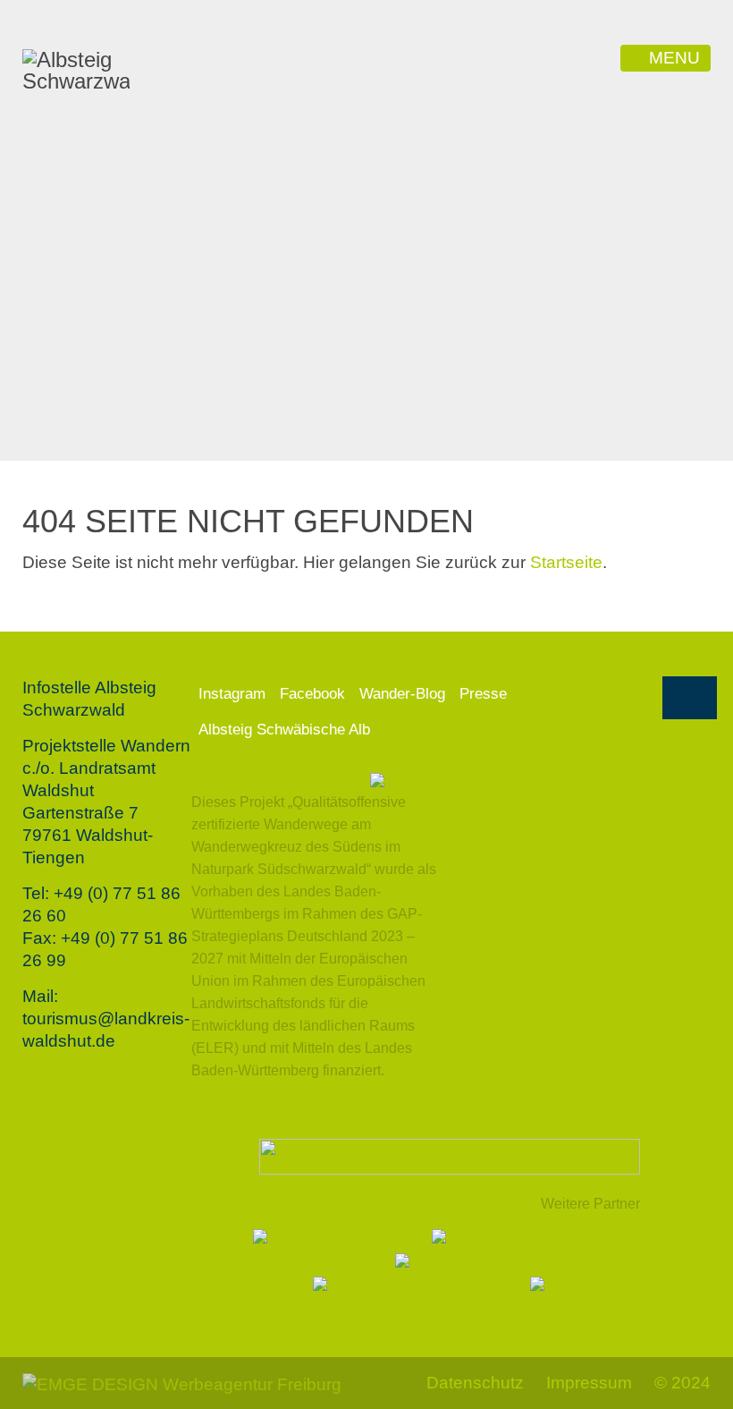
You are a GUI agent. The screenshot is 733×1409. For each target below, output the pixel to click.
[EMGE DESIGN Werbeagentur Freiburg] (181, 1382)
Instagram (231, 693)
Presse (483, 693)
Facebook (312, 693)
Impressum (589, 1382)
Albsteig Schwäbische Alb (284, 729)
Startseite (566, 562)
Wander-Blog (402, 693)
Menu (674, 57)
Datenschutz (475, 1382)
